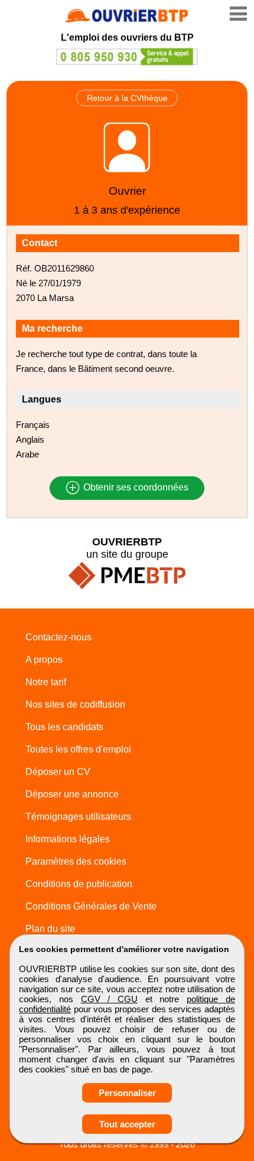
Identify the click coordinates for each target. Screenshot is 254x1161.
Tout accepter (127, 1124)
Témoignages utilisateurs (78, 817)
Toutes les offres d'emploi (78, 749)
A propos (44, 660)
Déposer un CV (57, 772)
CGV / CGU (109, 999)
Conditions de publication (78, 884)
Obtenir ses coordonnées (134, 488)
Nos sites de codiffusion (75, 704)
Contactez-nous (58, 637)
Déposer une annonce (72, 794)
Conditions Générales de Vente (91, 906)
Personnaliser (127, 1093)
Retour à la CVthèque (127, 98)
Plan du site (50, 929)
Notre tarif (45, 682)
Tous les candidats (64, 727)
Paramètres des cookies (75, 861)
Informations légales (67, 839)
